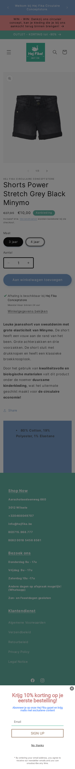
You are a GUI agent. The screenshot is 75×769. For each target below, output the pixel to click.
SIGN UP (37, 733)
